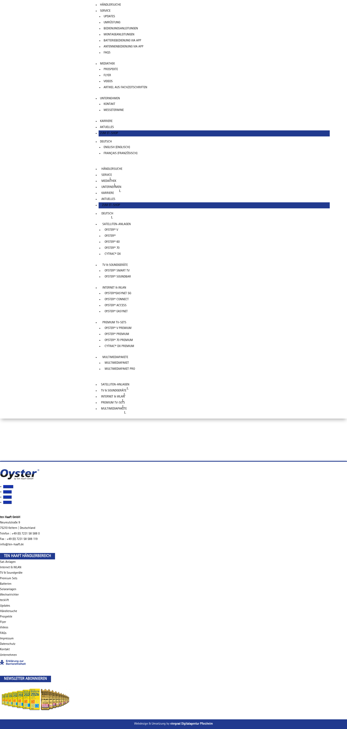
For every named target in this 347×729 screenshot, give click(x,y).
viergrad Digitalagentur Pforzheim (191, 724)
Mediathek (107, 64)
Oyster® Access (116, 305)
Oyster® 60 (112, 242)
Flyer (107, 75)
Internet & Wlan (114, 288)
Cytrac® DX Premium (119, 346)
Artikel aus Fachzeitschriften (125, 87)
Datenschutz (7, 644)
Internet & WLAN (10, 567)
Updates (109, 16)
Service (105, 11)
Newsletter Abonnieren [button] (25, 679)
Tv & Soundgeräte (115, 265)
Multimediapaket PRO (120, 369)
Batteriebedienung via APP (122, 40)
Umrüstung (112, 22)
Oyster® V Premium (118, 328)
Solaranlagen (8, 589)
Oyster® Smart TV (117, 270)
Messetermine (114, 110)
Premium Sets (8, 578)
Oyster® (110, 236)
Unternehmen (110, 98)
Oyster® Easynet (116, 311)
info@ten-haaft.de (12, 544)
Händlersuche (110, 5)
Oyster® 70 (112, 248)
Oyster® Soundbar (118, 276)
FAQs (107, 52)
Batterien (5, 584)
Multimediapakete (115, 357)
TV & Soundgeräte (11, 573)
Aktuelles (107, 127)
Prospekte (111, 69)
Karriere (106, 121)
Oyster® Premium (117, 334)
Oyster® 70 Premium (119, 340)
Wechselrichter (9, 595)
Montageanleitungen (119, 34)
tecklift (4, 600)
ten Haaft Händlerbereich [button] (27, 556)
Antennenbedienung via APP (123, 46)
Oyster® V (111, 230)
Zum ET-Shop (109, 133)
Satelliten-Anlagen (116, 224)
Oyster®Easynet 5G (118, 293)
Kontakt (109, 104)
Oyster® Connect (117, 299)
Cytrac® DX (113, 254)
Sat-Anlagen (8, 562)
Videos (108, 81)
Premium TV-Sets (114, 322)
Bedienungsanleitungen (121, 28)
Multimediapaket (117, 363)
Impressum (7, 638)
